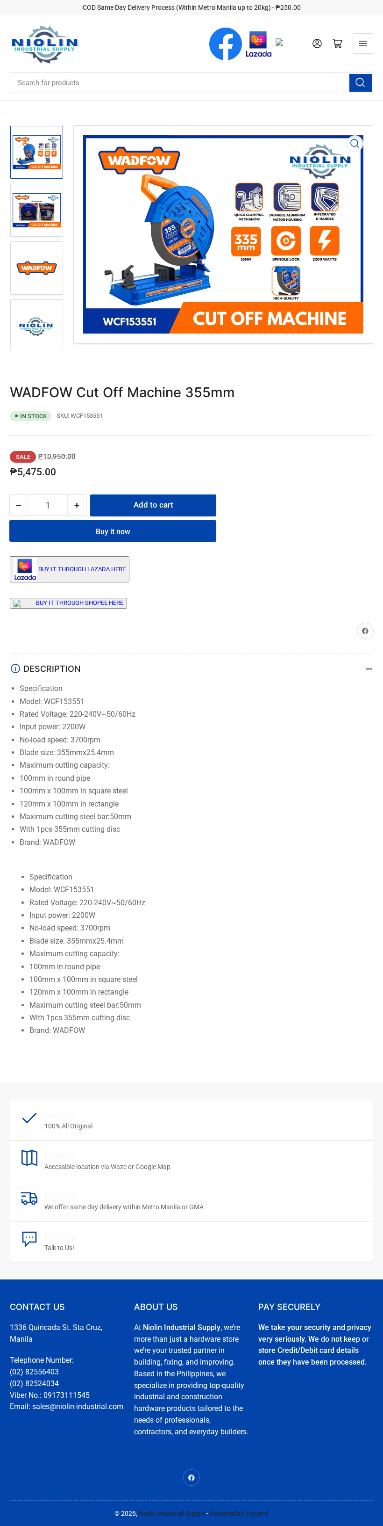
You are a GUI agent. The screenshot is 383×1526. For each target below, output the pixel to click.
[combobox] (191, 83)
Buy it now (113, 531)
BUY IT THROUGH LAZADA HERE (82, 568)
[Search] (360, 82)
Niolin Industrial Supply (172, 1513)
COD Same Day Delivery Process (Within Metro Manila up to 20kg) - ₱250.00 (192, 7)
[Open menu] (363, 43)
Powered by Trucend (239, 1513)
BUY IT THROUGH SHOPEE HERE (79, 602)
